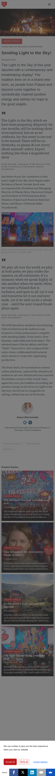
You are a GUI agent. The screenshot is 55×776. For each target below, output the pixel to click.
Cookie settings (40, 762)
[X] (23, 772)
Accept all (10, 762)
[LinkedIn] (32, 772)
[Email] (41, 772)
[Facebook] (13, 772)
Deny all (24, 762)
